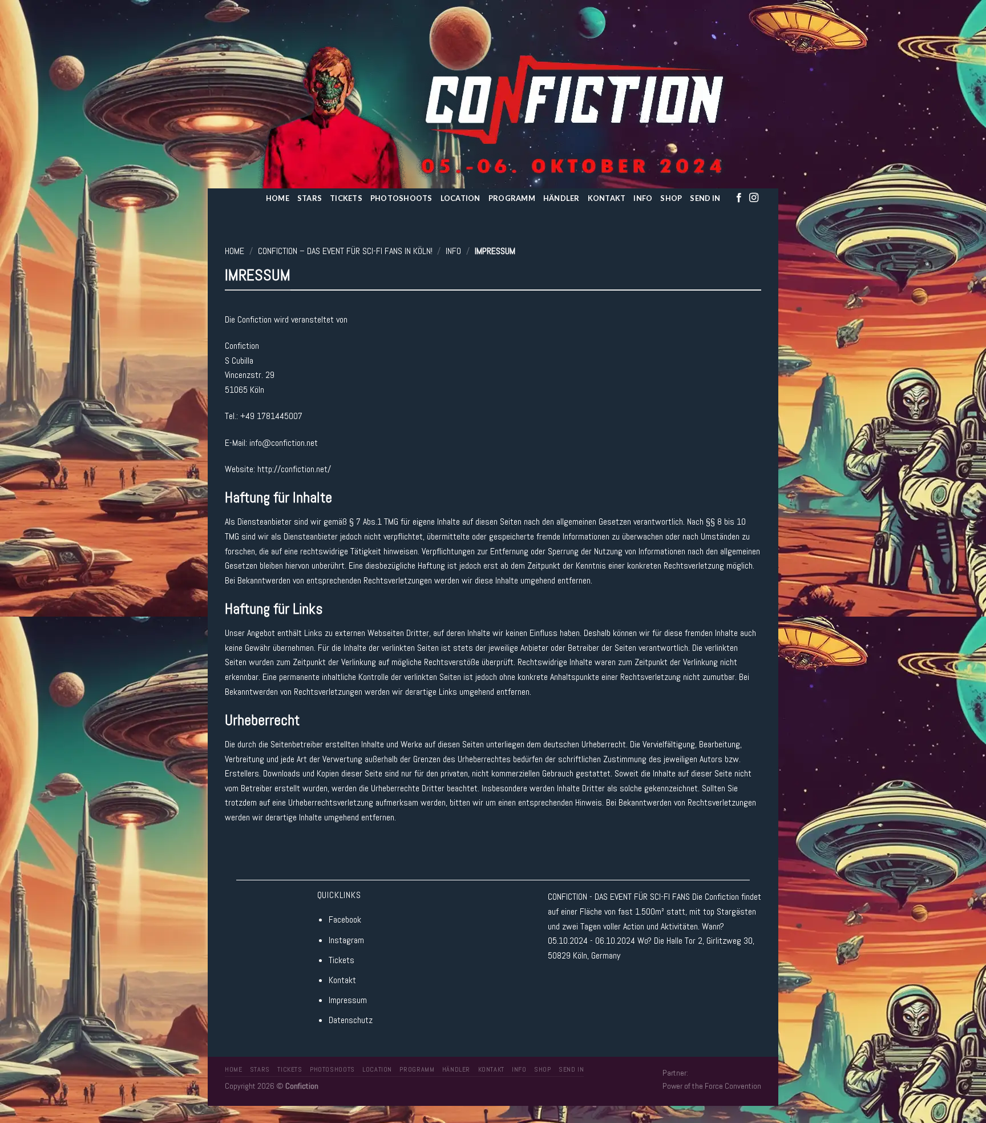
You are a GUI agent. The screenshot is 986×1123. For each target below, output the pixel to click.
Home (277, 198)
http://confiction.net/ (294, 469)
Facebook (345, 919)
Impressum (348, 1000)
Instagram (346, 940)
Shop (671, 198)
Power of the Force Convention (711, 1086)
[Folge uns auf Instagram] (753, 198)
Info (642, 198)
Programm (511, 198)
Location (460, 198)
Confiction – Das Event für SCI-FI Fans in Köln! (345, 251)
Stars (309, 198)
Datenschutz (351, 1020)
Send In (705, 198)
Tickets (346, 198)
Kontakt (607, 198)
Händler (561, 198)
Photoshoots (401, 198)
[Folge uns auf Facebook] (738, 198)
